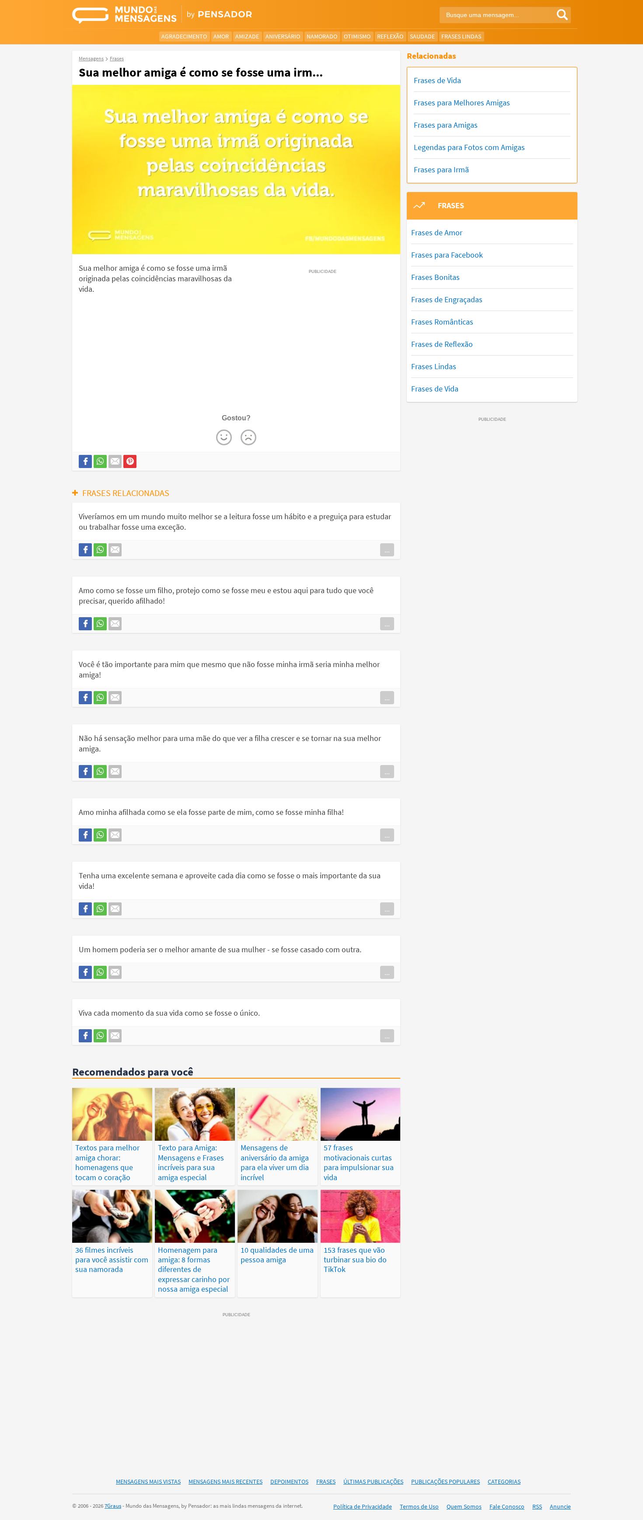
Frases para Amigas (446, 125)
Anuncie (560, 1506)
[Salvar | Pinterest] (129, 461)
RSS (537, 1506)
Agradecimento (184, 36)
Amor (221, 36)
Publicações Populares (445, 1481)
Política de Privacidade (362, 1506)
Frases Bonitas (435, 277)
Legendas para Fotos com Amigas (469, 147)
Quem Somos (464, 1506)
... (387, 549)
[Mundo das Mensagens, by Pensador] (193, 15)
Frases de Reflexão (442, 344)
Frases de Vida (437, 80)
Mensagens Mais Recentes (225, 1481)
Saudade (422, 36)
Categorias (504, 1481)
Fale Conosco (506, 1506)
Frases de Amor (436, 232)
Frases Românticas (442, 322)
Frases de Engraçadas (446, 299)
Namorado (322, 36)
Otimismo (357, 36)
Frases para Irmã (441, 169)
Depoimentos (289, 1481)
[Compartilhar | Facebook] (85, 461)
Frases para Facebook (447, 255)
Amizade (247, 36)
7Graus (113, 1506)
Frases (325, 1481)
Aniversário (283, 36)
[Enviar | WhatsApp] (100, 461)
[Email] (115, 461)
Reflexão (390, 36)
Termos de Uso (419, 1506)
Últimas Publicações (373, 1481)
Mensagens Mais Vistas (148, 1481)
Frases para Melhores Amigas (462, 103)
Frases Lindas (461, 36)
